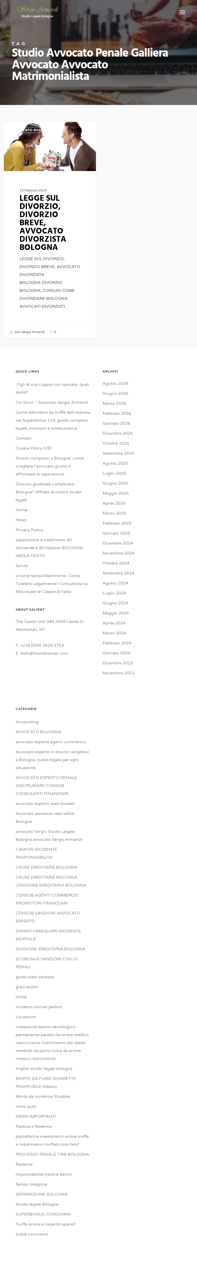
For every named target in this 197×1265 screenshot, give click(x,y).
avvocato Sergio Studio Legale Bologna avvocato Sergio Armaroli (49, 835)
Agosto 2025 (115, 463)
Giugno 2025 (115, 483)
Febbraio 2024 (117, 643)
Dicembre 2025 (118, 433)
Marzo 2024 (114, 633)
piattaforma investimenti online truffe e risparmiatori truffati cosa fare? (52, 1140)
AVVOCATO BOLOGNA (32, 130)
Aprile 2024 (114, 623)
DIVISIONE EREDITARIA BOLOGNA (50, 949)
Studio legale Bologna (37, 1204)
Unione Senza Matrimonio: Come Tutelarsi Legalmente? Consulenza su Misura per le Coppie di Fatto (52, 583)
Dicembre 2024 (118, 543)
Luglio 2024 (114, 593)
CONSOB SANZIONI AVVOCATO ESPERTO (48, 917)
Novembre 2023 (118, 673)
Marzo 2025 (114, 513)
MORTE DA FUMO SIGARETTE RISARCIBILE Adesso (46, 1082)
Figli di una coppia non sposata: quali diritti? (52, 388)
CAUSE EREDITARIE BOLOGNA (46, 867)
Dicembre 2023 (118, 663)
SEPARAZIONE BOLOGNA (42, 1194)
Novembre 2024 (118, 553)
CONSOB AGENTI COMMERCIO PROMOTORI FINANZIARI (47, 899)
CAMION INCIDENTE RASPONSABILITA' (36, 853)
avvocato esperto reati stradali (45, 803)
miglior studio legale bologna (44, 1068)
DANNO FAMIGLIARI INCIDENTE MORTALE (48, 935)
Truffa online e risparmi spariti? (46, 1224)
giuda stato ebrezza (35, 977)
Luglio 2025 (114, 473)
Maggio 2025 (116, 493)
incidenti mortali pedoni (39, 1006)
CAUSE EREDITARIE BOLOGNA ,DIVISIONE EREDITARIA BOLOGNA (51, 881)
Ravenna (24, 1164)
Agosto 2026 (115, 383)
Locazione (26, 1016)
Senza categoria (31, 1184)
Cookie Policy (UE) (34, 448)
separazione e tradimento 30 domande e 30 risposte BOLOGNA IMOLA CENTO (50, 547)
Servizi (22, 565)
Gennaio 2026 (116, 423)
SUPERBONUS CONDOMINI (43, 1214)
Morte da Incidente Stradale (43, 1096)
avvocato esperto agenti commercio (51, 742)
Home (21, 510)
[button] (182, 12)
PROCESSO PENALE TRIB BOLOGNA (52, 1154)
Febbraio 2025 (117, 523)
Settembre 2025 (118, 453)
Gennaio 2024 (116, 653)
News (21, 520)
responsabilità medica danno (44, 1174)
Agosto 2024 (115, 583)
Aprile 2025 (114, 503)
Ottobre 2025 (116, 443)
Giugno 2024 (115, 603)
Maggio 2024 (116, 613)
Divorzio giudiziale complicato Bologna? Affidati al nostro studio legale (49, 492)
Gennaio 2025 (116, 533)
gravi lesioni (27, 987)
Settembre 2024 (118, 573)
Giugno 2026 (115, 393)
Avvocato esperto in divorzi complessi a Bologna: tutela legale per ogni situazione (52, 759)
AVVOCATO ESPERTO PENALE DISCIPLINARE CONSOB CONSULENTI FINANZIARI (46, 785)
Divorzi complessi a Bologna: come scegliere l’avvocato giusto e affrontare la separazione (50, 466)
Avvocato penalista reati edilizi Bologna (45, 817)
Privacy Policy (29, 530)
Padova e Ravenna (34, 1126)
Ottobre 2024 (116, 563)
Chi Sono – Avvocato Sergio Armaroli (52, 402)
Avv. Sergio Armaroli (29, 332)
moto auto (26, 1106)
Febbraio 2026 (117, 413)
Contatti (24, 438)
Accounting (27, 722)
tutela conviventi (32, 1234)
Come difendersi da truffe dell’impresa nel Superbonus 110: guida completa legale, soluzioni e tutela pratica (53, 420)
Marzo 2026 (114, 403)
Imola (21, 997)
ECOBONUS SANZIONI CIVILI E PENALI (47, 963)
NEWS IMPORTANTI (36, 1116)
